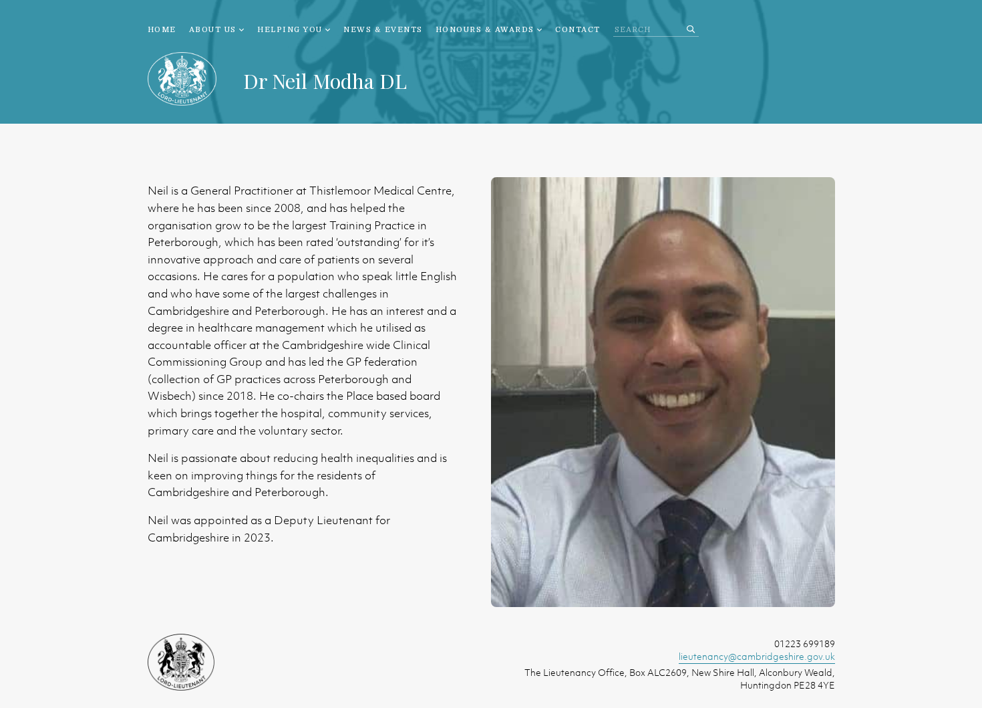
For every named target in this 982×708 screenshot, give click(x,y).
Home (162, 29)
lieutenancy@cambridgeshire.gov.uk (757, 656)
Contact (578, 29)
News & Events (383, 29)
